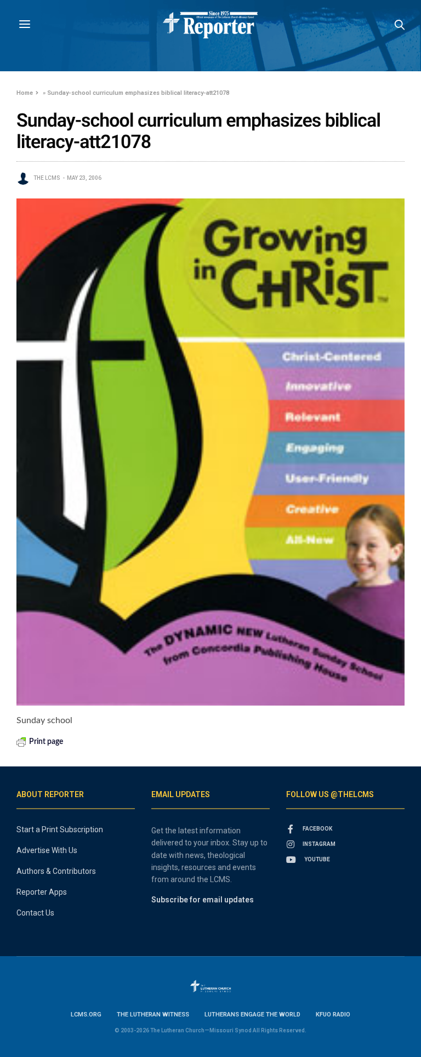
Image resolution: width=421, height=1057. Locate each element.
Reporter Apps (41, 892)
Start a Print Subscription (59, 829)
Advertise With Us (46, 850)
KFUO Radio (333, 1014)
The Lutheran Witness (153, 1014)
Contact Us (35, 912)
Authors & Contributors (56, 871)
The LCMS (46, 178)
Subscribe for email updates (202, 899)
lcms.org (86, 1014)
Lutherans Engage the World (252, 1014)
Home (24, 92)
